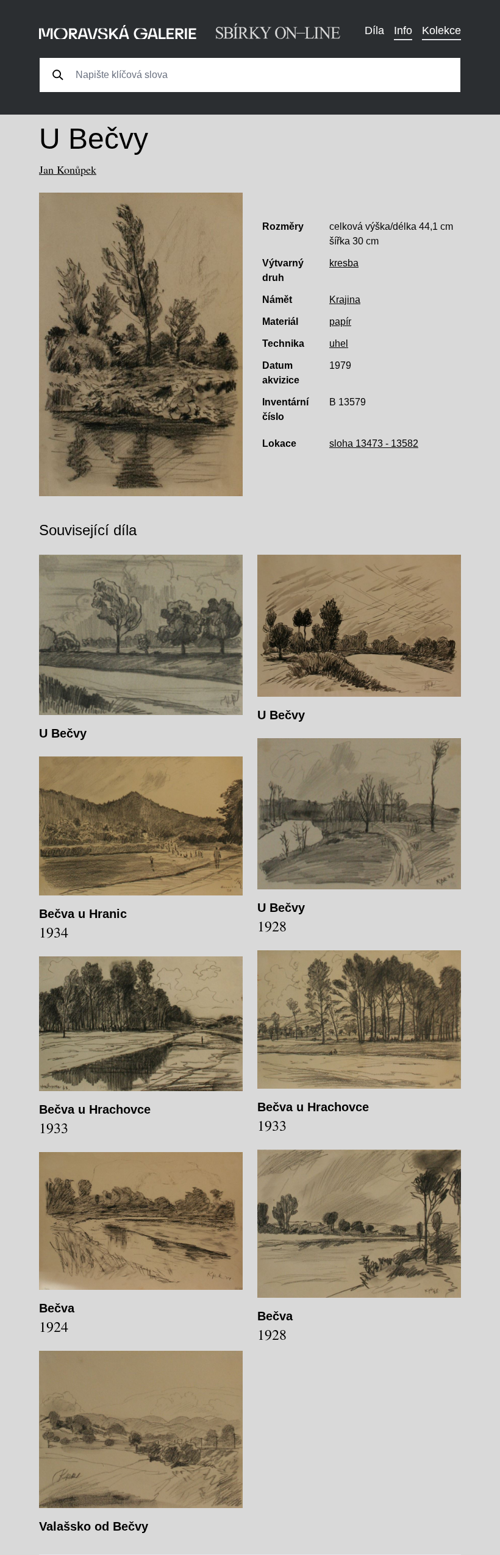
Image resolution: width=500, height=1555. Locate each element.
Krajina (344, 299)
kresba (344, 263)
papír (340, 321)
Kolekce (441, 30)
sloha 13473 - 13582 (373, 443)
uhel (338, 343)
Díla (374, 30)
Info (403, 30)
